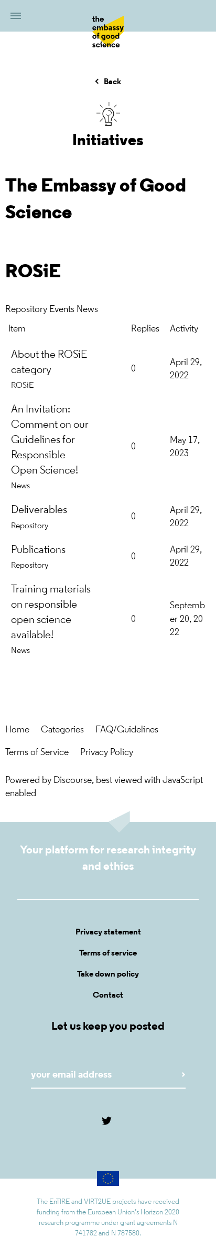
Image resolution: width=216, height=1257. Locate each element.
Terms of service (108, 953)
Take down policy (108, 974)
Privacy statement (108, 932)
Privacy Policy (106, 753)
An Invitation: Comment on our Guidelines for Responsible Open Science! (50, 440)
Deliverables (39, 510)
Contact (108, 995)
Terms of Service (37, 753)
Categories (62, 730)
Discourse (72, 781)
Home (17, 730)
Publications (38, 550)
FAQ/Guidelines (126, 730)
